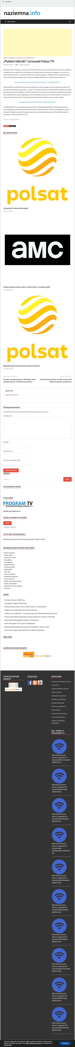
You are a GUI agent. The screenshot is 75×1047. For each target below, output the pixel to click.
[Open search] (69, 21)
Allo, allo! (7, 572)
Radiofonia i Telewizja (59, 699)
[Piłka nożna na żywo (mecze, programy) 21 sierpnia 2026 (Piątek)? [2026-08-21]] (59, 933)
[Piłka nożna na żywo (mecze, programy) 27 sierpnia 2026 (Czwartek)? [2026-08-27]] (59, 753)
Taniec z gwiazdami (10, 583)
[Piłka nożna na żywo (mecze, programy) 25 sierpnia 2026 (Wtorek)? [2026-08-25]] (59, 812)
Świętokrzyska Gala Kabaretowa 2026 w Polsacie (21, 366)
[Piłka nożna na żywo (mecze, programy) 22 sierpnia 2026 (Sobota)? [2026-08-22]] (59, 903)
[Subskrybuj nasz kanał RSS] (35, 682)
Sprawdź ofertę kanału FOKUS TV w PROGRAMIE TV (38, 102)
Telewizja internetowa (59, 696)
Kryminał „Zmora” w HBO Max (14, 600)
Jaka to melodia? (9, 574)
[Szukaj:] (37, 479)
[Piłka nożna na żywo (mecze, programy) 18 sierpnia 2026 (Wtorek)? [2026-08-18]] (59, 1021)
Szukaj (7, 523)
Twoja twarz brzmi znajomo (13, 586)
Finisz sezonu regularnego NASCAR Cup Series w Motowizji (24, 630)
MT (17, 64)
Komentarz (8, 416)
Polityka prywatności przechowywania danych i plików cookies (24, 539)
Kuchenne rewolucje (11, 576)
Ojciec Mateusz (9, 564)
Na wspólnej (8, 562)
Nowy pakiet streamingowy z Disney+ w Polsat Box (21, 620)
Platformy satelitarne (59, 706)
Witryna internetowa (12, 460)
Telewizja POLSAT (29, 58)
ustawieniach (8, 1045)
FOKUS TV (12, 126)
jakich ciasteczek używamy (33, 1043)
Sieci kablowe (56, 710)
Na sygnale (8, 560)
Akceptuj (65, 1043)
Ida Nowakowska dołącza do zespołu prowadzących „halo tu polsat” (27, 627)
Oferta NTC (19, 58)
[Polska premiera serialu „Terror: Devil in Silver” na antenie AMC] (37, 250)
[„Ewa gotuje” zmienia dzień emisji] (37, 172)
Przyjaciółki (8, 569)
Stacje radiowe (56, 692)
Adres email (8, 451)
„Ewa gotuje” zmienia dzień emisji (15, 208)
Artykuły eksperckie (58, 717)
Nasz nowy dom (9, 579)
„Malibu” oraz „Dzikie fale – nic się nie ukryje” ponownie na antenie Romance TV (30, 613)
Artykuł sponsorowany (59, 713)
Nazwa (6, 442)
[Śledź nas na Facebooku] (29, 682)
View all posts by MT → (12, 395)
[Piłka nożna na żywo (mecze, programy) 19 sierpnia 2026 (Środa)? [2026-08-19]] (59, 992)
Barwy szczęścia (9, 553)
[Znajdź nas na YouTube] (40, 682)
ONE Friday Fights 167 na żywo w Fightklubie (19, 623)
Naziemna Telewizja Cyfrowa (61, 681)
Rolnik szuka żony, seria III (13, 581)
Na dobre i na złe (9, 557)
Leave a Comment (24, 64)
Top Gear (7, 588)
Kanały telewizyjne (9, 58)
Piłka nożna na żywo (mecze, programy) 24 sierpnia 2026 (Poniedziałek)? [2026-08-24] (61, 848)
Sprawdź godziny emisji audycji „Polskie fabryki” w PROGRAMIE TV (37, 82)
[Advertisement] (37, 42)
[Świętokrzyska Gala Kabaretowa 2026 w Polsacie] (37, 329)
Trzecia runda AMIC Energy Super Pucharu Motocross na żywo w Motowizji (29, 617)
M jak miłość (8, 555)
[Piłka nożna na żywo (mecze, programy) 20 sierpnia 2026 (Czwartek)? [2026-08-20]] (59, 962)
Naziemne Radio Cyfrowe (60, 689)
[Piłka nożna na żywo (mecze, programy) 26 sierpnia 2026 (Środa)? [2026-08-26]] (59, 783)
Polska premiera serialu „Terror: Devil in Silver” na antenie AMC (26, 287)
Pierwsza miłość (9, 567)
